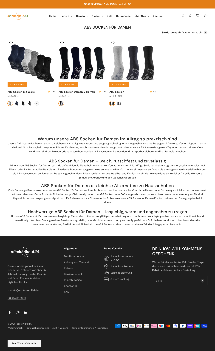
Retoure (68, 268)
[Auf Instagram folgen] (18, 312)
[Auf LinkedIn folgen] (26, 312)
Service (158, 15)
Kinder (96, 15)
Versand (64, 327)
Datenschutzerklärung (37, 327)
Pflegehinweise (73, 280)
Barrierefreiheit (73, 274)
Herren (64, 15)
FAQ (66, 291)
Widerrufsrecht (15, 327)
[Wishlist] (198, 16)
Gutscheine (123, 15)
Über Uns (140, 15)
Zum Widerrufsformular (24, 343)
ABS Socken (116, 91)
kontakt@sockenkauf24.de (23, 290)
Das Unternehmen (74, 256)
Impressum (102, 327)
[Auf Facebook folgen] (10, 312)
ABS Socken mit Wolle (21, 91)
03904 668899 (17, 298)
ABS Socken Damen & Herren (77, 91)
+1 (36, 103)
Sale (109, 15)
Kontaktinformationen (83, 327)
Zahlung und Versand (76, 262)
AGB (54, 327)
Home (53, 15)
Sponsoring (70, 286)
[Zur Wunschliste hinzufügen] (11, 43)
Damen (80, 15)
